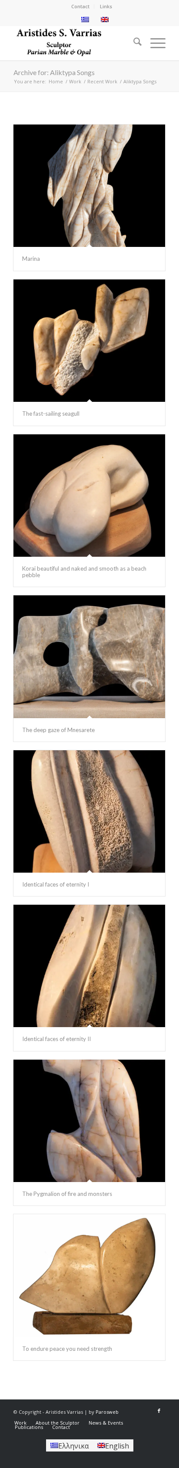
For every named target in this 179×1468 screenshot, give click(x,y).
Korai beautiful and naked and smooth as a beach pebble (84, 571)
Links (106, 6)
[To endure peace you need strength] (89, 1275)
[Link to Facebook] (159, 1410)
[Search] (133, 43)
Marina (31, 258)
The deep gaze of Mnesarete (58, 729)
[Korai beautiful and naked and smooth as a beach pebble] (89, 495)
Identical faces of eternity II (56, 1038)
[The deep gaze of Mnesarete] (89, 656)
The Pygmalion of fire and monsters (67, 1193)
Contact (80, 6)
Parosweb (107, 1412)
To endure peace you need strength (67, 1348)
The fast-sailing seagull (51, 413)
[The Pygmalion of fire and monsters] (89, 1121)
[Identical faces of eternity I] (89, 811)
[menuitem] (80, 6)
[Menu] (154, 43)
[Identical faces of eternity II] (89, 966)
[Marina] (89, 186)
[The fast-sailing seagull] (89, 340)
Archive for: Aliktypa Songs (54, 72)
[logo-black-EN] (74, 43)
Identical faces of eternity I (55, 884)
